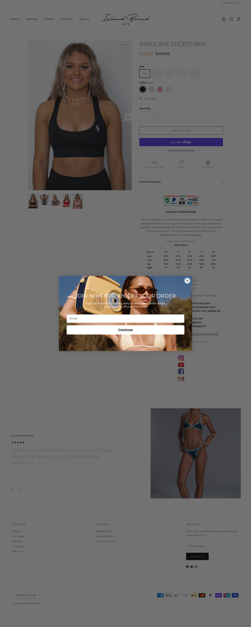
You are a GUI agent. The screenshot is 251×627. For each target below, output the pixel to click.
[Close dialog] (187, 280)
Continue (125, 330)
